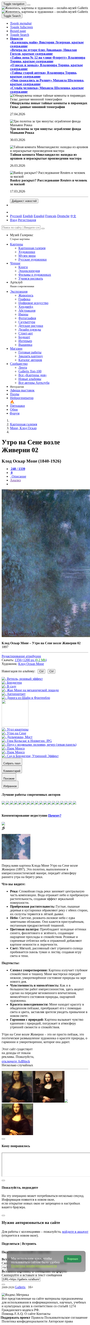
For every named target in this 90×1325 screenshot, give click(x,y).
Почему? (54, 815)
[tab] (17, 469)
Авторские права (60, 1321)
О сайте (30, 1314)
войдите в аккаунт (75, 1231)
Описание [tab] (18, 476)
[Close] (43, 228)
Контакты (43, 1314)
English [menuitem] (28, 216)
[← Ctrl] (26, 698)
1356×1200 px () (31, 660)
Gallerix (20, 1287)
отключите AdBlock (16, 1061)
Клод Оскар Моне (31, 664)
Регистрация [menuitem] (27, 220)
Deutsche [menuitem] (63, 216)
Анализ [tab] (15, 480)
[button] (21, 23)
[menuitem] (73, 216)
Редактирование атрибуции (21, 656)
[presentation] (49, 484)
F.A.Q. (19, 1314)
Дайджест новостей (24, 201)
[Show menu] (28, 4)
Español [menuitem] (39, 216)
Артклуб (22, 284)
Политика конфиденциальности (25, 1321)
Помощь (8, 1314)
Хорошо (72, 1258)
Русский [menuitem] (16, 216)
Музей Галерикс (21, 237)
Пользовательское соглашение (65, 1317)
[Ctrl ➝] (15, 729)
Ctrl (41, 671)
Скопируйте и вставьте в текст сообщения (32, 1275)
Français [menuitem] (50, 216)
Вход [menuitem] (13, 220)
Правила (37, 1317)
